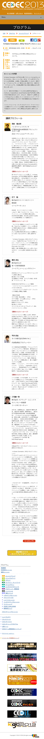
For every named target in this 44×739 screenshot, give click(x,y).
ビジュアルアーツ (10, 578)
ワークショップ (8, 604)
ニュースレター (6, 617)
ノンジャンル (9, 591)
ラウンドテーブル (8, 597)
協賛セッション (5, 572)
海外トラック (9, 593)
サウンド (8, 580)
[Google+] (39, 41)
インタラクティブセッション (12, 602)
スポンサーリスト (7, 621)
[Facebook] (31, 41)
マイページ (8, 633)
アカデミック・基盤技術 (12, 589)
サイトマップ (37, 13)
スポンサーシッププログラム (10, 624)
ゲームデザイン (9, 584)
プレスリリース (6, 619)
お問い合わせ (19, 13)
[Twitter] (35, 41)
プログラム (12, 33)
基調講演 (3, 567)
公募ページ (5, 626)
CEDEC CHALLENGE (10, 606)
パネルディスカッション (10, 595)
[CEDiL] (22, 717)
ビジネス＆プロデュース (12, 586)
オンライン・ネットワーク (12, 582)
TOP (4, 33)
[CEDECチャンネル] (22, 706)
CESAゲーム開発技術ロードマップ (11, 629)
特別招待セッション (6, 570)
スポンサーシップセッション (10, 611)
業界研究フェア (8, 608)
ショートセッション (9, 600)
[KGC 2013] (22, 728)
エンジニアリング (24, 33)
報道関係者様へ (28, 13)
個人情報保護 (10, 13)
